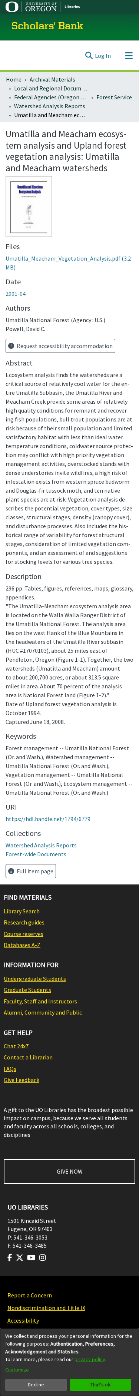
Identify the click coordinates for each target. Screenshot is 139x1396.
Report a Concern (29, 1295)
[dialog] (69, 1362)
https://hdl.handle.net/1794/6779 (48, 819)
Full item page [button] (34, 871)
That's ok (100, 1384)
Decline (36, 1384)
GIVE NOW (70, 1171)
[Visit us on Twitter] (19, 1258)
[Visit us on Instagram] (42, 1258)
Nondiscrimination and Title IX (46, 1307)
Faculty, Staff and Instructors (40, 1001)
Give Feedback (21, 1080)
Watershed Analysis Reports (49, 106)
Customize (17, 1369)
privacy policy (90, 1359)
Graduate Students (27, 989)
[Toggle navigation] (128, 55)
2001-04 (16, 293)
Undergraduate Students (35, 978)
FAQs (10, 1068)
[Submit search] (88, 55)
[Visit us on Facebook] (9, 1258)
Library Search (22, 911)
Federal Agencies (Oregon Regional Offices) (51, 97)
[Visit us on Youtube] (31, 1258)
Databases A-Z (22, 945)
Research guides (24, 922)
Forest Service (114, 97)
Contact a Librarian (28, 1057)
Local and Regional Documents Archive (51, 88)
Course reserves (23, 933)
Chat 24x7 (16, 1046)
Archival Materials (52, 79)
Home (13, 79)
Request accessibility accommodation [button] (64, 346)
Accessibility (23, 1320)
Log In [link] (103, 55)
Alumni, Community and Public (43, 1012)
